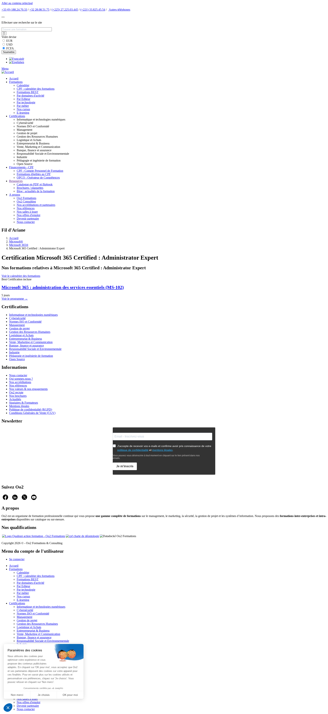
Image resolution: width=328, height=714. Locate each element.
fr (23, 58)
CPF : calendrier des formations (35, 88)
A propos (14, 194)
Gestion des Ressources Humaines (29, 331)
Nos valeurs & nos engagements (28, 389)
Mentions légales (19, 406)
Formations (16, 82)
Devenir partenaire (28, 218)
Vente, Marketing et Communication (31, 342)
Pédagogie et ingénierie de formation (31, 355)
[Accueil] (8, 72)
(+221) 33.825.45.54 (92, 9)
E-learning (23, 112)
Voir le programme (15, 298)
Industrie (14, 352)
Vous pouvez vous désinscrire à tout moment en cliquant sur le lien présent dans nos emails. (156, 456)
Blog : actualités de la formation (36, 191)
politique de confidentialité (132, 450)
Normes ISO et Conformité (25, 321)
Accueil (13, 78)
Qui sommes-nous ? (21, 378)
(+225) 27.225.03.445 (65, 9)
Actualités (15, 399)
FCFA (10, 48)
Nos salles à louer (27, 211)
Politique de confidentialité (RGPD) (30, 409)
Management (17, 325)
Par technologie (26, 102)
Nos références (26, 208)
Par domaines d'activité (30, 95)
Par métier (23, 105)
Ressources (16, 181)
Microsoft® (16, 241)
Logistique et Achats (21, 335)
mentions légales (162, 450)
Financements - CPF (21, 167)
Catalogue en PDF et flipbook (35, 184)
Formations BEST (28, 92)
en (22, 62)
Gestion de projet (19, 328)
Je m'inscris (124, 466)
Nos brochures (18, 395)
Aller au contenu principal (17, 3)
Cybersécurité (17, 318)
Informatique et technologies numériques (33, 314)
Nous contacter (26, 222)
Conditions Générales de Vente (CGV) (32, 413)
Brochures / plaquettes (30, 187)
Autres (119, 9)
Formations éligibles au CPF (34, 174)
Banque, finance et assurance (26, 345)
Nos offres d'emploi (28, 215)
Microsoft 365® (18, 245)
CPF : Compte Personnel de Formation (40, 170)
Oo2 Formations (26, 198)
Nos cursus (23, 109)
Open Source (17, 359)
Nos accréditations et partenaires (36, 204)
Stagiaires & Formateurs (23, 402)
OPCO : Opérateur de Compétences (38, 177)
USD (9, 44)
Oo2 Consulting (26, 201)
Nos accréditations (20, 382)
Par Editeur (23, 99)
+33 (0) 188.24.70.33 (14, 9)
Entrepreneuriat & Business (25, 338)
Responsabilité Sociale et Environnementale (35, 349)
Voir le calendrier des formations (21, 275)
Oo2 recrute (16, 392)
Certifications (17, 116)
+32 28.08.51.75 (39, 9)
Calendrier (23, 85)
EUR (9, 40)
